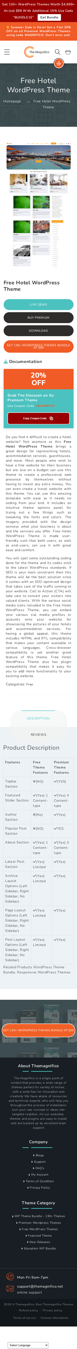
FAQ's (40, 1168)
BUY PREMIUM (38, 318)
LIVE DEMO (38, 305)
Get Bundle (49, 17)
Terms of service (24, 1318)
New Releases (40, 1242)
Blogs (40, 1155)
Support (40, 1162)
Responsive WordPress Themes (44, 972)
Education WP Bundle (40, 1248)
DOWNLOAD (38, 331)
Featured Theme (40, 1236)
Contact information (54, 1318)
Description (38, 718)
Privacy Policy (40, 1188)
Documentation (25, 361)
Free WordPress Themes (40, 1229)
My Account (40, 1175)
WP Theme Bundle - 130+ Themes (40, 1216)
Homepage (12, 101)
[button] (7, 52)
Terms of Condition (40, 1181)
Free (29, 684)
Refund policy (28, 1310)
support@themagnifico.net (40, 1286)
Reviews (38, 735)
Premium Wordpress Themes (40, 1223)
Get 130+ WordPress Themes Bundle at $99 (38, 346)
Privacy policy (52, 1310)
